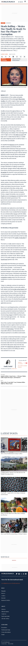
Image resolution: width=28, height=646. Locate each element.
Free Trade (9, 315)
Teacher (3, 113)
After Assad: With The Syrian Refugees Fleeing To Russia (14, 534)
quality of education (20, 237)
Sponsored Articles (5, 600)
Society (3, 22)
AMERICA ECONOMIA (4, 59)
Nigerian (12, 144)
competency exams (6, 277)
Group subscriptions (6, 632)
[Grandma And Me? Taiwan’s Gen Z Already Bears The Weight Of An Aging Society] (14, 464)
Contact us (3, 614)
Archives (3, 595)
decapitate (4, 172)
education (8, 22)
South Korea (4, 259)
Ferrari (15, 214)
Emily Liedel (5, 54)
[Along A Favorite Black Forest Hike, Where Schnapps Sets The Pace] (14, 505)
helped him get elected (13, 346)
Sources (3, 593)
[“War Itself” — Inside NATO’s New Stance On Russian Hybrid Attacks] (14, 484)
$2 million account (19, 134)
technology (11, 329)
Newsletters (4, 627)
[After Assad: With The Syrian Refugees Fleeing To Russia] (14, 525)
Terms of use (4, 643)
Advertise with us (5, 618)
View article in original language (22, 366)
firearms (14, 196)
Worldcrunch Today (5, 630)
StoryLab (3, 598)
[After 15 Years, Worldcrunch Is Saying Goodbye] (14, 445)
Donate (3, 634)
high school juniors (19, 289)
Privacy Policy (10, 643)
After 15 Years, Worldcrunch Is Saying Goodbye (11, 453)
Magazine (3, 591)
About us (3, 609)
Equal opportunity (5, 616)
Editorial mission (5, 611)
